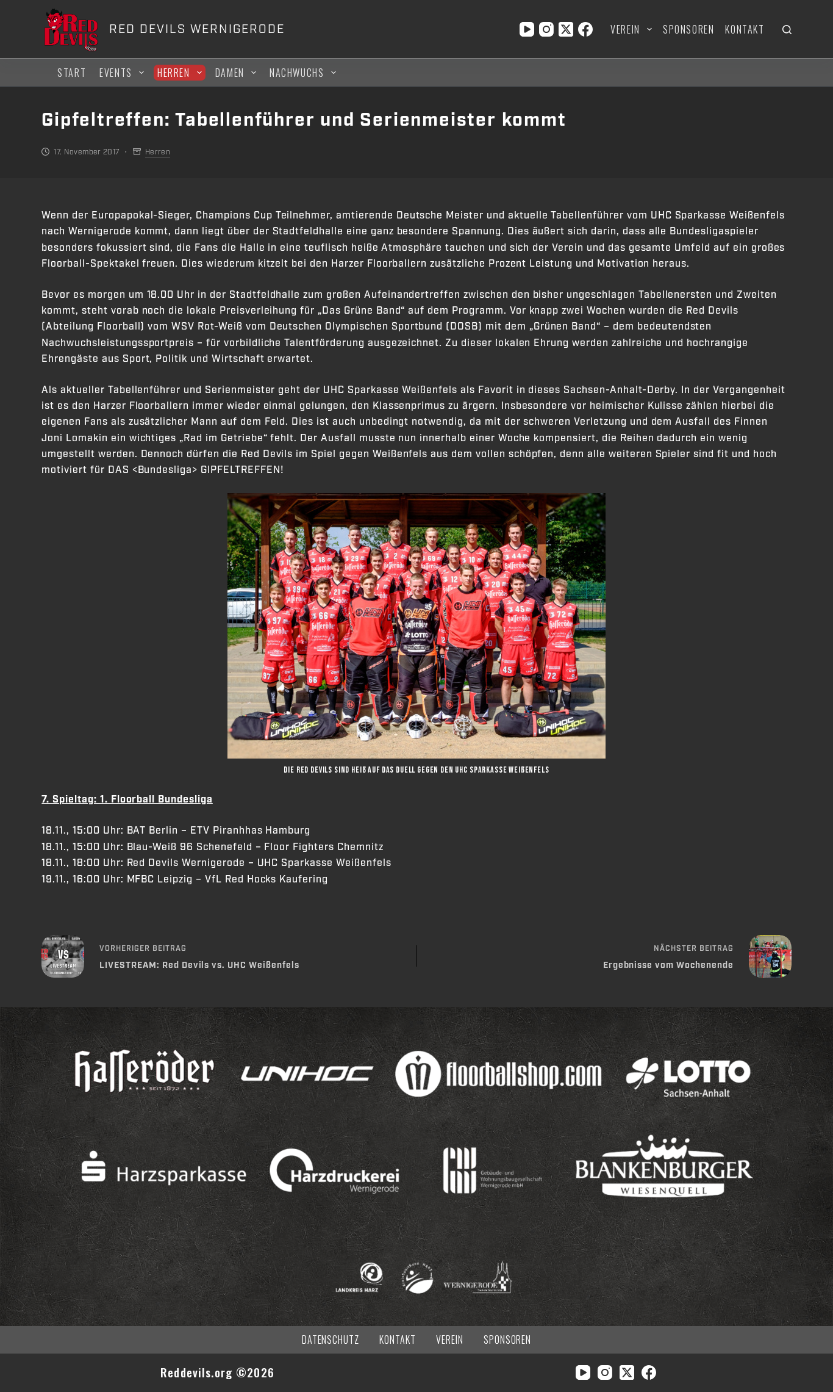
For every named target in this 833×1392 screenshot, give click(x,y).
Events (115, 72)
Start (71, 72)
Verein (625, 29)
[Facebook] (585, 29)
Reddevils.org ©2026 (217, 1372)
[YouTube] (527, 29)
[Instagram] (546, 29)
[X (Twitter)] (566, 29)
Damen (230, 72)
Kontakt (744, 29)
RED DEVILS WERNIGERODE (196, 29)
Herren (173, 72)
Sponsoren (688, 29)
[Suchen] (787, 29)
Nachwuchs (297, 72)
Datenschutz (331, 1339)
